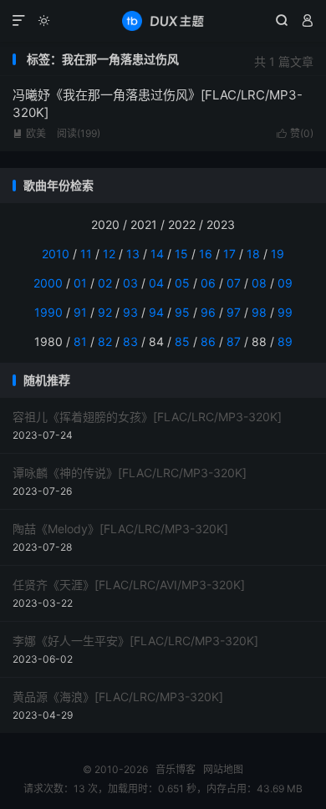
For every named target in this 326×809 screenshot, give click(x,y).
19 (277, 254)
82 (105, 341)
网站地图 (223, 769)
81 (80, 341)
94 (156, 312)
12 (109, 254)
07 (234, 283)
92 (105, 312)
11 (86, 254)
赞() (295, 133)
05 (182, 283)
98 (259, 312)
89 (285, 341)
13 (133, 254)
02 (105, 283)
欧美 (29, 133)
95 (182, 312)
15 (181, 254)
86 (208, 341)
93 (130, 312)
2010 (55, 254)
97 (234, 312)
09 (285, 283)
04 (156, 283)
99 (285, 312)
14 (157, 254)
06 (208, 283)
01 (80, 283)
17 (229, 254)
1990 (48, 312)
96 (208, 312)
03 (130, 283)
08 (259, 283)
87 (234, 341)
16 (205, 254)
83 (130, 341)
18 (253, 254)
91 (80, 312)
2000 (48, 283)
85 (182, 341)
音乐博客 (163, 21)
